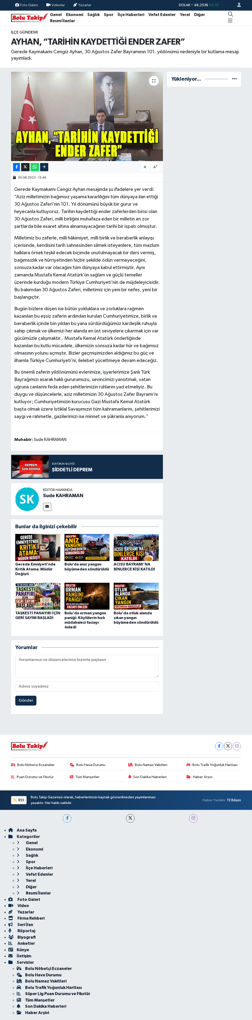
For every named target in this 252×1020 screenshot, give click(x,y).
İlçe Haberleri (131, 15)
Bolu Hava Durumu (90, 765)
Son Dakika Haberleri (150, 777)
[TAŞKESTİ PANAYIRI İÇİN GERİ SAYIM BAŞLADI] (37, 596)
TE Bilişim (234, 800)
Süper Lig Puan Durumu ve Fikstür (57, 994)
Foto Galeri (29, 5)
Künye (23, 950)
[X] (228, 746)
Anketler (26, 943)
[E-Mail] (47, 507)
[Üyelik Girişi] (237, 5)
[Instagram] (237, 746)
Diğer (199, 15)
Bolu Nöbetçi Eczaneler (36, 765)
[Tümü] (234, 79)
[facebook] (67, 818)
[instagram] (193, 818)
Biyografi (26, 937)
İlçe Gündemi (24, 32)
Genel (56, 15)
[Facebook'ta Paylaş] (16, 167)
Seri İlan (25, 925)
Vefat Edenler (162, 15)
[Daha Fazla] (44, 167)
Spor (108, 15)
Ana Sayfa (27, 830)
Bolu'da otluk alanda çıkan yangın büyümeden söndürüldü (136, 617)
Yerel (185, 15)
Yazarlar (84, 5)
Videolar (58, 5)
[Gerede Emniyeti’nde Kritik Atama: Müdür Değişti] (37, 547)
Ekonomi (74, 15)
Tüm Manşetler (87, 777)
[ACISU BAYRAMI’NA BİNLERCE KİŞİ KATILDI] (136, 547)
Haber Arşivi (202, 777)
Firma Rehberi (31, 918)
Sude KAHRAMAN (63, 495)
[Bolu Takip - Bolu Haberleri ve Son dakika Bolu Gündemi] (29, 18)
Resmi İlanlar (62, 21)
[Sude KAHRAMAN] (27, 499)
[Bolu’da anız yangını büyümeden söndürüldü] (87, 547)
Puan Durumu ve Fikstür (35, 777)
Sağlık (93, 15)
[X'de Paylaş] (25, 167)
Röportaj (26, 931)
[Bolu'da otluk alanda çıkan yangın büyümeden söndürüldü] (136, 596)
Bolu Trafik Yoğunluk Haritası (214, 765)
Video (23, 906)
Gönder (26, 700)
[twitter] (130, 818)
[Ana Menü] (230, 21)
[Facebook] (219, 746)
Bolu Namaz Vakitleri (151, 765)
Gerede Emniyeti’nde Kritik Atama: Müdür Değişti (35, 569)
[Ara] (230, 15)
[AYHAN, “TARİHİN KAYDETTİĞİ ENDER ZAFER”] (87, 116)
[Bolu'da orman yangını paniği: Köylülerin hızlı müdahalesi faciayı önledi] (87, 596)
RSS (21, 800)
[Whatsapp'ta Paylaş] (35, 167)
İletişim (24, 956)
